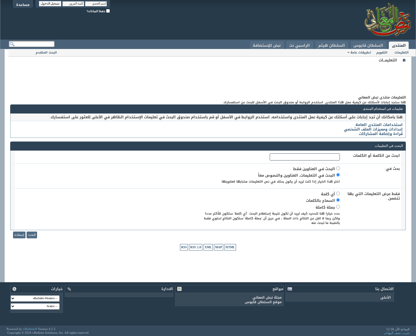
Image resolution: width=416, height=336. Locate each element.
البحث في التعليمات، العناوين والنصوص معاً (297, 175)
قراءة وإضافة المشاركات (381, 133)
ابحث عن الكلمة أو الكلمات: (376, 155)
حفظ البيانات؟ (96, 11)
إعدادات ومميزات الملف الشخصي (373, 129)
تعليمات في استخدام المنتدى (383, 109)
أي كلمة (328, 194)
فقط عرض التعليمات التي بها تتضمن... (374, 196)
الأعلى (385, 297)
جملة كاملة (326, 207)
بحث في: (392, 168)
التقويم (381, 52)
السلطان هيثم (331, 45)
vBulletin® (30, 329)
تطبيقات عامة (360, 52)
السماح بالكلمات (321, 200)
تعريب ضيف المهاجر (396, 333)
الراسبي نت (299, 45)
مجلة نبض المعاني (267, 297)
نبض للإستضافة (267, 45)
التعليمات (401, 52)
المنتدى (399, 45)
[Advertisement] (208, 76)
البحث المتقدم (46, 52)
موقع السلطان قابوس (263, 302)
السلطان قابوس (368, 45)
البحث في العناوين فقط (314, 168)
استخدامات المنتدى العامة (379, 124)
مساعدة (23, 5)
